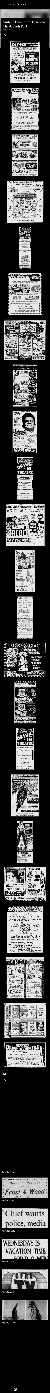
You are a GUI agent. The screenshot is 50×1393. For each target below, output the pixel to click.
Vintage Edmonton (16, 4)
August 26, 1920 (8, 1261)
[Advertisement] (25, 1133)
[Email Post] (4, 1075)
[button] (4, 35)
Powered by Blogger (27, 1389)
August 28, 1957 (8, 1292)
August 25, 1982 (8, 1231)
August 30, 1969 (8, 1322)
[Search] (46, 4)
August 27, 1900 (8, 1200)
